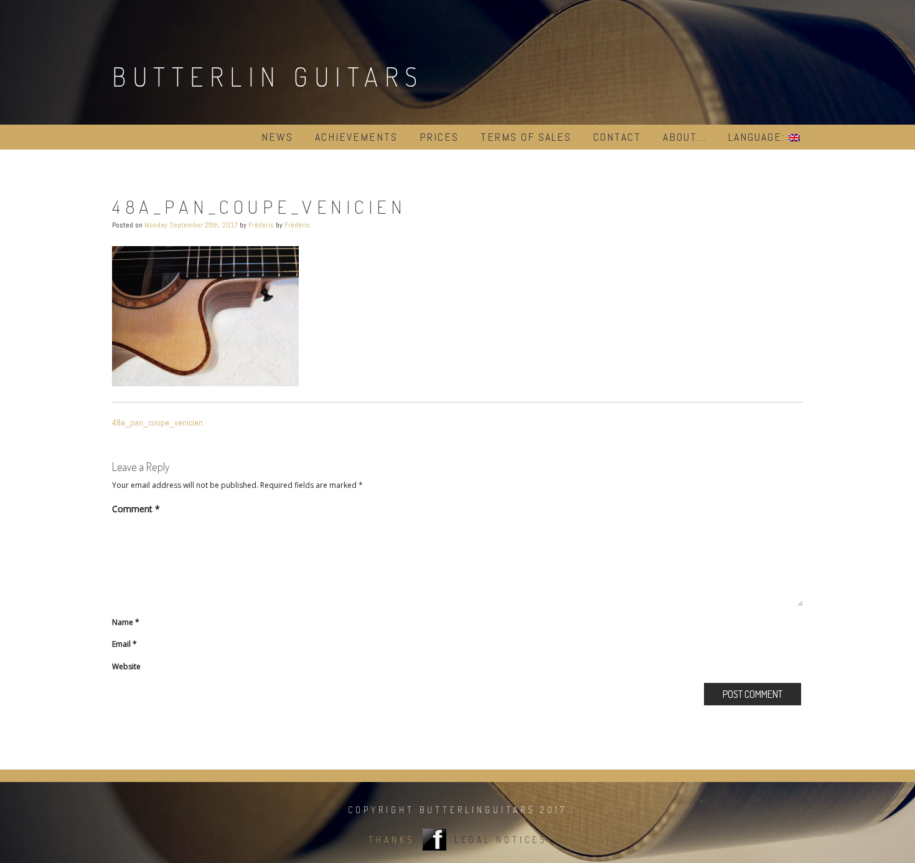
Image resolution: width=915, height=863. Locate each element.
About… (684, 137)
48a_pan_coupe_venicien (157, 422)
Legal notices (500, 839)
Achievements (356, 137)
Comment (136, 509)
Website (126, 666)
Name (125, 622)
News (277, 137)
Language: (758, 137)
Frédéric (261, 225)
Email (124, 644)
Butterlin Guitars (268, 76)
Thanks (391, 839)
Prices (439, 137)
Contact (617, 137)
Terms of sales (526, 137)
